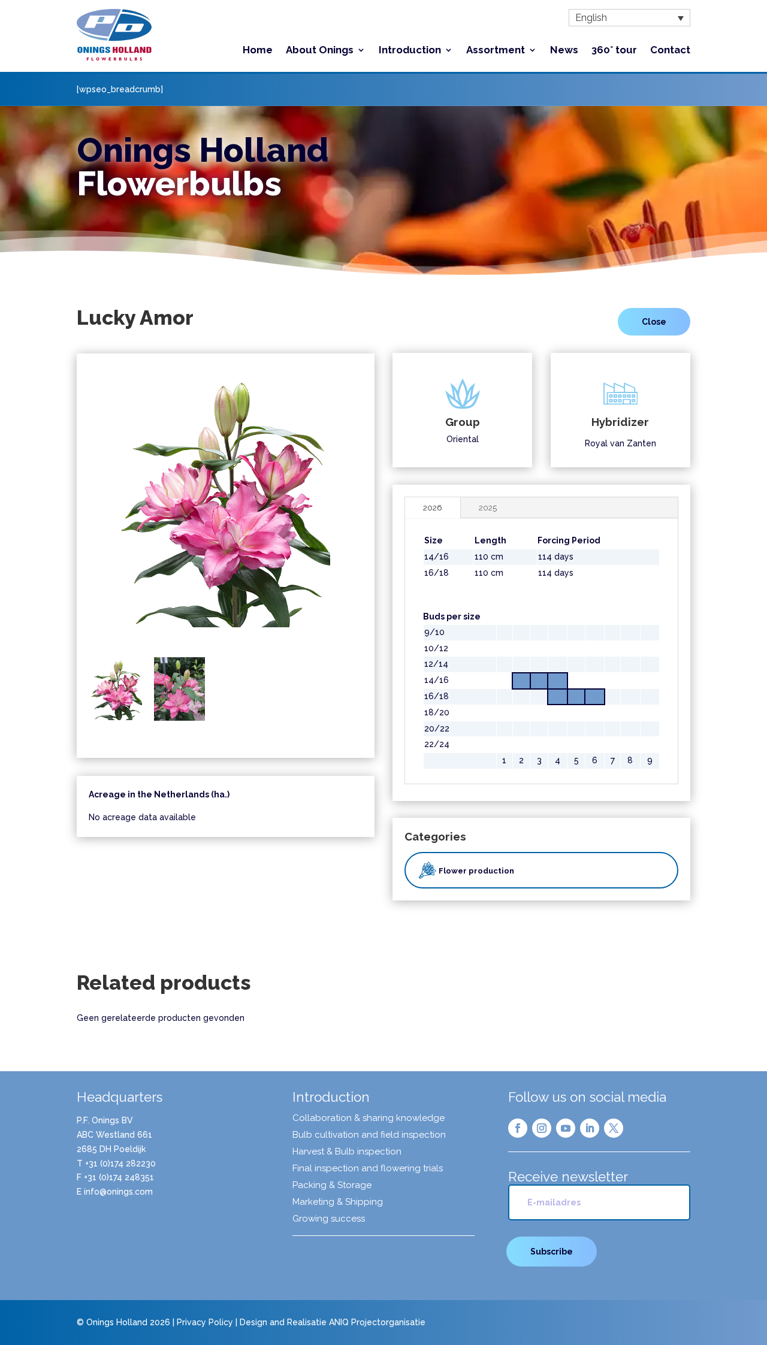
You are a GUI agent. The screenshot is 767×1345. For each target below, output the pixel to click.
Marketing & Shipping (337, 1202)
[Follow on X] (613, 1128)
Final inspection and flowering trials (367, 1169)
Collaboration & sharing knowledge (368, 1118)
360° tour (614, 51)
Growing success (328, 1219)
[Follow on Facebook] (517, 1128)
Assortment (495, 51)
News (564, 51)
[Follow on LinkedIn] (589, 1128)
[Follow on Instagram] (541, 1128)
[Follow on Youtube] (565, 1128)
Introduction (410, 51)
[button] (629, 17)
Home (258, 51)
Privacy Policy (205, 1322)
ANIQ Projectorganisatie (377, 1322)
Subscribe (551, 1251)
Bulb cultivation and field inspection (369, 1135)
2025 (488, 507)
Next (378, 507)
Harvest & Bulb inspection (346, 1152)
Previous (73, 507)
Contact (670, 51)
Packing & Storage (332, 1185)
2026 (432, 507)
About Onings (320, 51)
